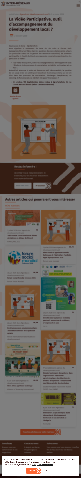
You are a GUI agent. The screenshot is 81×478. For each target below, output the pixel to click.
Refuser (48, 471)
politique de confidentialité (42, 465)
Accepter (31, 471)
